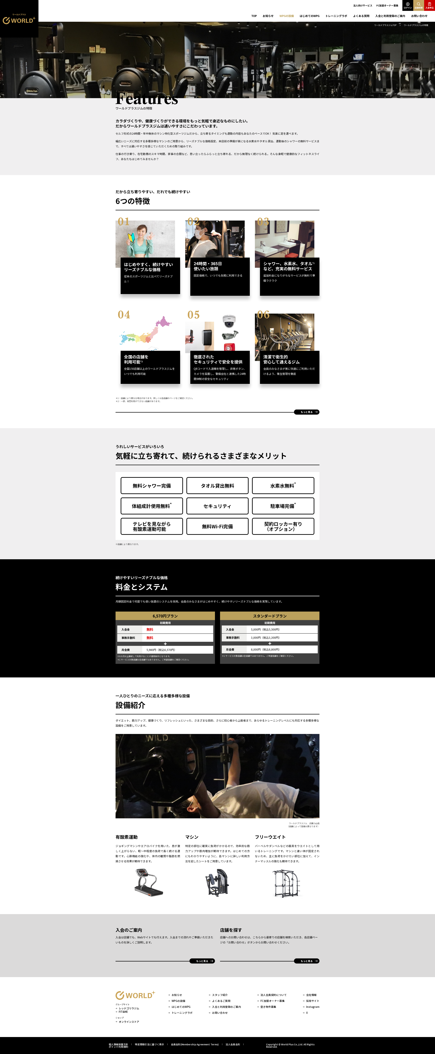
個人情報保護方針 (118, 1044)
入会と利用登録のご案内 (390, 16)
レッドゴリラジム (129, 1008)
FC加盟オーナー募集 (387, 5)
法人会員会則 (233, 1044)
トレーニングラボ (336, 16)
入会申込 (429, 7)
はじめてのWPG (309, 16)
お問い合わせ (419, 16)
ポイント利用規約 (118, 1046)
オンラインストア (129, 1021)
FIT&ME (123, 1011)
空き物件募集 (268, 1006)
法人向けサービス (362, 5)
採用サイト (312, 1001)
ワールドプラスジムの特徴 (416, 25)
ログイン (408, 7)
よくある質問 (361, 16)
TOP (254, 16)
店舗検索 (419, 7)
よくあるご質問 (221, 1001)
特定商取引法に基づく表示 (149, 1044)
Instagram (312, 1006)
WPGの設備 (287, 16)
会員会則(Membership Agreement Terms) (195, 1044)
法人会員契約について (273, 995)
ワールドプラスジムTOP (385, 25)
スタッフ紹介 (220, 995)
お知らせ (268, 16)
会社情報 (311, 995)
